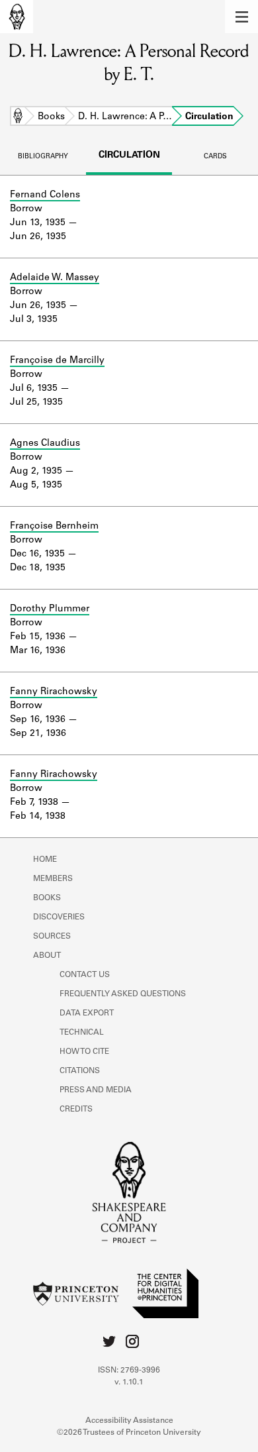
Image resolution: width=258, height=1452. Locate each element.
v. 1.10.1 (129, 1382)
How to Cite (84, 1052)
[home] (16, 16)
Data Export (87, 1013)
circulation (129, 155)
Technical (82, 1033)
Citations (80, 1071)
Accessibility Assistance (129, 1421)
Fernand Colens (45, 195)
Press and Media (96, 1090)
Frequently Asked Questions (123, 994)
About (47, 956)
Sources (52, 937)
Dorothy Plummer (49, 609)
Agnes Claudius (45, 443)
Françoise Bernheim (54, 526)
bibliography (43, 157)
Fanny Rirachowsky (53, 692)
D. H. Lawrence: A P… (125, 117)
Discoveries (59, 917)
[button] (241, 16)
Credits (76, 1110)
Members (53, 879)
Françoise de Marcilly (57, 361)
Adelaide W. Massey (54, 278)
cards (215, 157)
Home (17, 117)
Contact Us (85, 975)
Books (51, 117)
